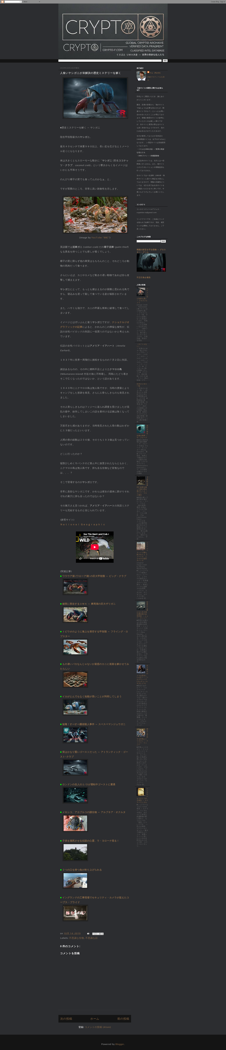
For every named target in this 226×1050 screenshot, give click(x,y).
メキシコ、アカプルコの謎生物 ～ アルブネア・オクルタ (94, 812)
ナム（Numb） (156, 73)
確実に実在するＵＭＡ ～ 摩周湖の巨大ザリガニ (89, 603)
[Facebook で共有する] (100, 934)
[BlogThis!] (96, 934)
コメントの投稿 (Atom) (98, 1027)
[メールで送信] (93, 934)
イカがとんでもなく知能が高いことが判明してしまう (92, 696)
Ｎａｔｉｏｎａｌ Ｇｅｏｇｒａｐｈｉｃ (82, 524)
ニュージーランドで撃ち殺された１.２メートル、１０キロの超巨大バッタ (142, 551)
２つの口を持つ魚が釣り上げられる (82, 869)
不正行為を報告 (144, 277)
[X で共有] (98, 934)
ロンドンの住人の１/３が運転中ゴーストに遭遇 (88, 784)
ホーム (94, 1018)
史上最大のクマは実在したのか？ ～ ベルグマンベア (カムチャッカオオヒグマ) (142, 674)
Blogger (119, 1044)
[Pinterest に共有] (102, 934)
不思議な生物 (76, 938)
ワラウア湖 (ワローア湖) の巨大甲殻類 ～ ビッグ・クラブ (94, 576)
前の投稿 (123, 1018)
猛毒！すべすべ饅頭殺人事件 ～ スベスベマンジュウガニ (94, 724)
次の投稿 (66, 1018)
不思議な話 (91, 938)
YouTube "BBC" (100, 237)
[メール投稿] (88, 933)
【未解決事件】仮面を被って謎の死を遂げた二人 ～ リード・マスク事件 (142, 486)
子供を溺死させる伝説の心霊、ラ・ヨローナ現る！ (90, 840)
